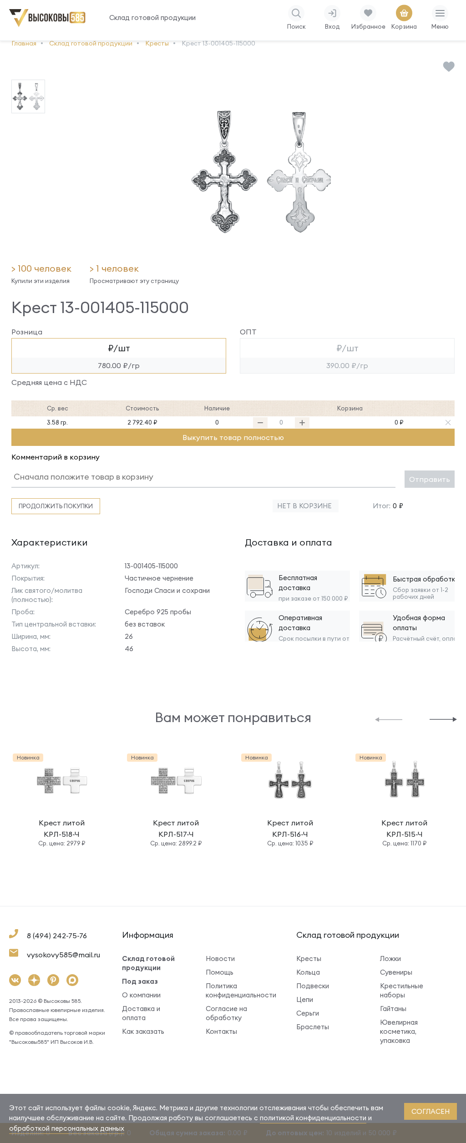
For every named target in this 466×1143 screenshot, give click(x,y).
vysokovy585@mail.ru (63, 954)
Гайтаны (393, 1008)
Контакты (221, 1031)
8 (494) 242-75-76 (57, 935)
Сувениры (396, 972)
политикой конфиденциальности (313, 1117)
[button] (388, 719)
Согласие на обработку (226, 1013)
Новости (220, 958)
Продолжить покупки (56, 506)
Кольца (308, 972)
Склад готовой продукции (152, 17)
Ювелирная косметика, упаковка (399, 1031)
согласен (430, 1111)
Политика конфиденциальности (237, 990)
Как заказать (143, 1031)
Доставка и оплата (141, 1013)
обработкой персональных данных (66, 1128)
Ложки (390, 958)
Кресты (308, 958)
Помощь (219, 972)
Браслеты (312, 1026)
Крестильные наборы (401, 990)
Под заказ (140, 981)
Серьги (307, 1013)
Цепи (304, 999)
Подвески (312, 985)
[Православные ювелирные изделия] (49, 25)
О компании (141, 995)
